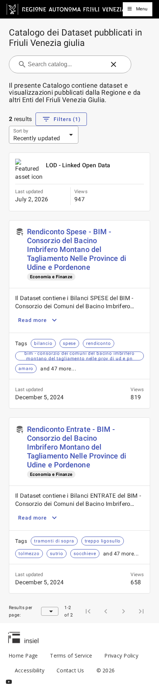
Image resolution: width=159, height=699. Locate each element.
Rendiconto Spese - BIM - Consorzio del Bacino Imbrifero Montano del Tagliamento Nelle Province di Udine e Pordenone (76, 249)
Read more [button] (32, 320)
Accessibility (29, 670)
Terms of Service (71, 655)
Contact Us (70, 670)
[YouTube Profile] (9, 682)
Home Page (23, 655)
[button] (113, 64)
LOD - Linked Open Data (78, 165)
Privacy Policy (121, 655)
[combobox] (66, 64)
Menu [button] (142, 8)
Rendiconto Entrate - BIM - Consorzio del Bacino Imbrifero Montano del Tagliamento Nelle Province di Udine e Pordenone (76, 447)
